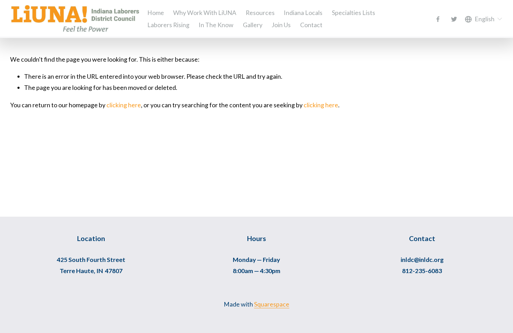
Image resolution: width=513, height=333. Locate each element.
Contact (311, 25)
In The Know (216, 25)
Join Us (281, 25)
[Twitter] (454, 19)
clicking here (123, 105)
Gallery (252, 25)
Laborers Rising (168, 25)
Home (155, 12)
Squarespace (271, 304)
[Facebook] (437, 19)
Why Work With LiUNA (204, 12)
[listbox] (484, 19)
